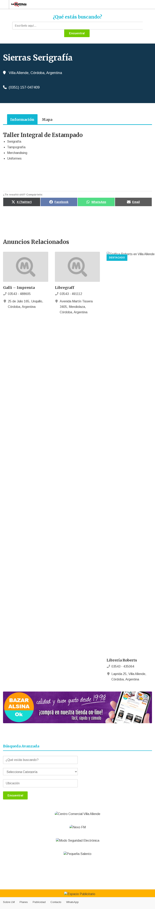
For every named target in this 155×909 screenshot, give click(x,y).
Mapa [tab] (47, 119)
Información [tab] (22, 119)
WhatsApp (72, 902)
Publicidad (39, 902)
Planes (24, 902)
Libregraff (64, 287)
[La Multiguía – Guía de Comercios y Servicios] (73, 4)
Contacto (55, 902)
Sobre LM (9, 902)
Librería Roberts (122, 660)
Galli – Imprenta (19, 287)
